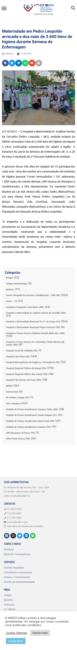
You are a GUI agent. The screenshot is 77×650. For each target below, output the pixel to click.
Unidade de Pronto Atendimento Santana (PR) (28, 427)
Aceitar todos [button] (15, 641)
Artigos (9, 277)
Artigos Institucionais (16, 283)
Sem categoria (13, 403)
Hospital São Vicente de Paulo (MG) (23, 380)
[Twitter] (20, 535)
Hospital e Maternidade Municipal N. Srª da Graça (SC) (33, 321)
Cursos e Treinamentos (17, 577)
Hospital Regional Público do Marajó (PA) (26, 368)
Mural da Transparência (17, 554)
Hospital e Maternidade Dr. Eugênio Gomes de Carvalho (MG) (36, 313)
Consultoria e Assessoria (18, 572)
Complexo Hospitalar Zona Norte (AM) (25, 307)
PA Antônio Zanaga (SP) (17, 397)
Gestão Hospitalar (14, 567)
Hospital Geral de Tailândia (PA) (21, 350)
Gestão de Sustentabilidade (19, 581)
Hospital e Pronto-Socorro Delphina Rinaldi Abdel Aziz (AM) (35, 333)
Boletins (10, 289)
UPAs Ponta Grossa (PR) (18, 438)
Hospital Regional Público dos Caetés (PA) (27, 374)
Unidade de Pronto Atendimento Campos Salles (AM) (32, 409)
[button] (4, 8)
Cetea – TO (11, 301)
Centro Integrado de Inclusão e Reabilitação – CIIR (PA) (33, 295)
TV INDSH (9, 609)
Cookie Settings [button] (16, 633)
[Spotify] (33, 535)
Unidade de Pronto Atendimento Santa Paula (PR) (30, 421)
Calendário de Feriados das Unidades (25, 526)
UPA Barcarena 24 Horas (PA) (20, 433)
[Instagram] (13, 535)
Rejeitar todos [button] (40, 632)
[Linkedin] (26, 535)
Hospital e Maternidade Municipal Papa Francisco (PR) (33, 327)
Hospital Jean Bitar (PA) (18, 356)
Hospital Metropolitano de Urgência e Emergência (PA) (33, 362)
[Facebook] (6, 535)
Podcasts (9, 604)
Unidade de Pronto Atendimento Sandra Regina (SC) (31, 415)
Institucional (12, 392)
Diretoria (8, 549)
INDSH (9, 386)
